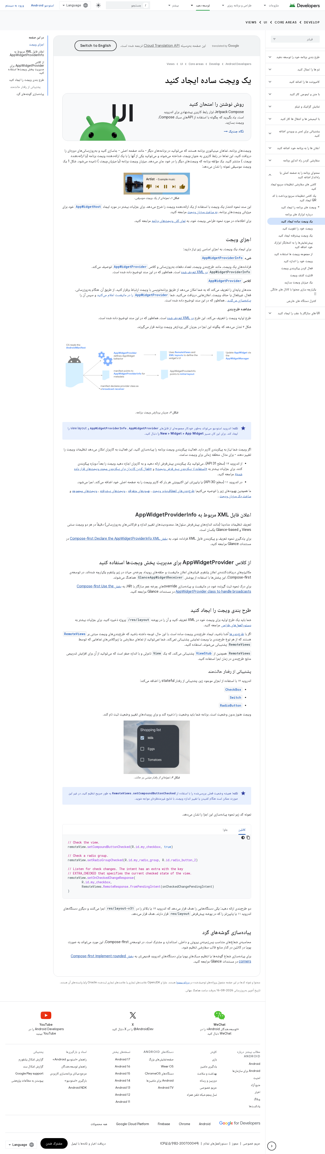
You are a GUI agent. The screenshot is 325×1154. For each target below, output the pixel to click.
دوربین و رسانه (208, 1080)
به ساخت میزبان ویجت (202, 212)
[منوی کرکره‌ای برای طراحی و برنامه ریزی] (221, 5)
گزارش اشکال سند (33, 1066)
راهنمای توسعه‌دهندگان (74, 1066)
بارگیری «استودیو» (76, 1080)
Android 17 (122, 1059)
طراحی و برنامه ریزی (239, 5)
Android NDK (77, 1088)
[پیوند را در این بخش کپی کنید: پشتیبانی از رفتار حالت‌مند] (203, 671)
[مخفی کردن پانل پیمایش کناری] (271, 1146)
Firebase (164, 1124)
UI (266, 22)
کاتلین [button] (242, 830)
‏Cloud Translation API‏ (162, 46)
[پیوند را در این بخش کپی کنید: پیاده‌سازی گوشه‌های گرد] (197, 932)
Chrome (184, 1124)
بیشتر (175, 5)
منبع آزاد (255, 1085)
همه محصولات (99, 1124)
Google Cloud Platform (132, 1124)
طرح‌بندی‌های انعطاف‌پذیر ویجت (174, 491)
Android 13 (122, 1088)
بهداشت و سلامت (207, 1073)
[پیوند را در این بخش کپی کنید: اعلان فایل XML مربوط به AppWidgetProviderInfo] (130, 515)
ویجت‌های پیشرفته (112, 491)
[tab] (242, 829)
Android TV (166, 1088)
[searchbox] (295, 39)
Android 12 (122, 1095)
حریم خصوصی (208, 1088)
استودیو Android (42, 5)
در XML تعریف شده (194, 272)
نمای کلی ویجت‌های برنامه (168, 221)
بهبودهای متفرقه (139, 491)
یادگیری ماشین (208, 1066)
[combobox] (128, 5)
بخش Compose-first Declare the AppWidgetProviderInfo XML (119, 538)
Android (254, 1064)
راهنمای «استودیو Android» (70, 1059)
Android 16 (122, 1066)
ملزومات (274, 5)
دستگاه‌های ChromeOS (159, 1073)
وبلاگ (257, 1099)
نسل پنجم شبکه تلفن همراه (202, 1095)
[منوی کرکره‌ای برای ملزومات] (263, 5)
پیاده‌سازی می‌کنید (239, 300)
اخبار (257, 1092)
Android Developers (238, 64)
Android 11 (122, 1102)
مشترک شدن (54, 1143)
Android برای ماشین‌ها (160, 1080)
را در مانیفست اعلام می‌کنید (132, 295)
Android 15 (122, 1073)
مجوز (235, 1143)
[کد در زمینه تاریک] (243, 837)
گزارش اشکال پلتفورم (31, 1059)
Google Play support (29, 1073)
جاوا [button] (225, 830)
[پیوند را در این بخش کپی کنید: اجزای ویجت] (221, 239)
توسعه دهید (203, 5)
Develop (312, 22)
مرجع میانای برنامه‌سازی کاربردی (68, 1073)
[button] (299, 57)
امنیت (256, 1078)
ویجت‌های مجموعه (84, 491)
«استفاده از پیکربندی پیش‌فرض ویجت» (181, 469)
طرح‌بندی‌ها (236, 634)
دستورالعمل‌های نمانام (215, 1143)
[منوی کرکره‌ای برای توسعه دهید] (190, 5)
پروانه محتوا (182, 982)
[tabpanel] (157, 867)
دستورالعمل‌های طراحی (236, 625)
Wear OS (167, 1066)
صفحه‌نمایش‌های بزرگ (161, 1059)
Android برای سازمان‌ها (246, 1071)
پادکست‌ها (254, 1106)
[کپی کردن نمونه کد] (248, 837)
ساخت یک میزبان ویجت (235, 496)
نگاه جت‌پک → (234, 131)
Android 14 (122, 1080)
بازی (214, 1059)
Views (251, 22)
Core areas (286, 22)
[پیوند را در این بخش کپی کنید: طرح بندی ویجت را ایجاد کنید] (186, 610)
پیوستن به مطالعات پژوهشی (27, 1080)
